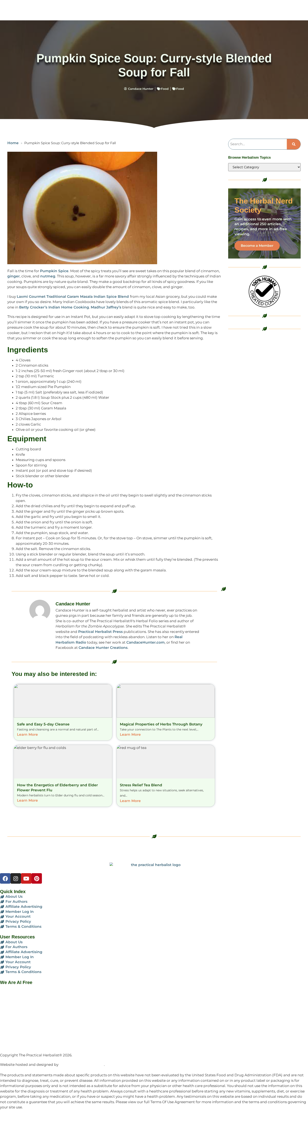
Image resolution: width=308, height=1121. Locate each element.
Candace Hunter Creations (103, 647)
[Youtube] (26, 878)
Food (165, 89)
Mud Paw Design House (81, 1064)
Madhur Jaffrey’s (106, 307)
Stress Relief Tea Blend (141, 785)
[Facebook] (5, 878)
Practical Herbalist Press (100, 632)
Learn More (27, 734)
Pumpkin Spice (54, 271)
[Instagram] (15, 878)
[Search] (293, 144)
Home (13, 143)
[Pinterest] (36, 878)
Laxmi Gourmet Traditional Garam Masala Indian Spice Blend (73, 296)
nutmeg (47, 276)
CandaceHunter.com (145, 642)
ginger (13, 276)
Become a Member (257, 246)
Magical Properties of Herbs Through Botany (161, 724)
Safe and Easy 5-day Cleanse (43, 724)
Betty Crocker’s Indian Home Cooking (54, 307)
